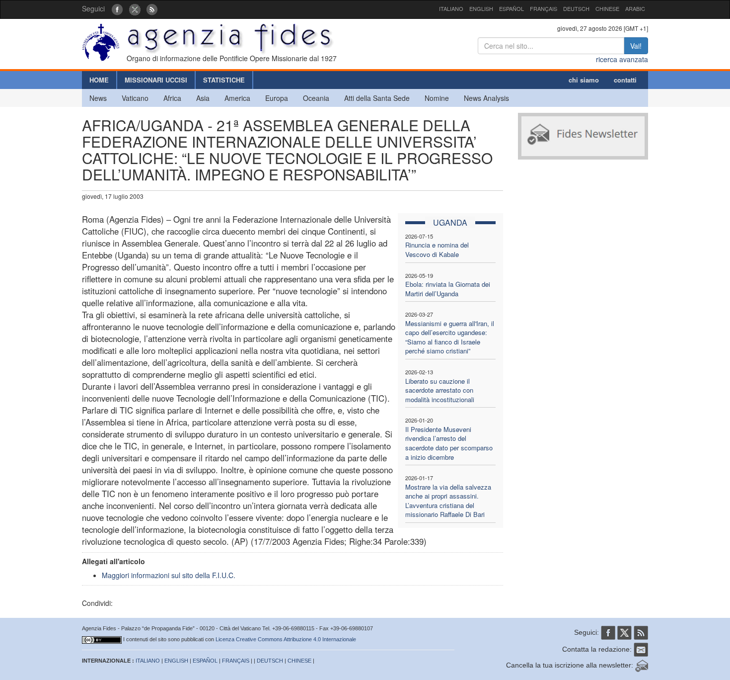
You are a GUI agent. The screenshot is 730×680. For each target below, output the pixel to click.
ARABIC (635, 8)
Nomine (437, 98)
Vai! (636, 46)
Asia (203, 98)
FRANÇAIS (543, 8)
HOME (99, 80)
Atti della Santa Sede (377, 98)
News (98, 98)
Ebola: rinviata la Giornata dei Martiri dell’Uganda (447, 288)
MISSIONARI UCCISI (156, 80)
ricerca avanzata (622, 59)
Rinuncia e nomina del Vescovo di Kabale (437, 249)
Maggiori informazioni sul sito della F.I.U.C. (168, 575)
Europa (276, 98)
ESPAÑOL (511, 8)
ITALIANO (451, 8)
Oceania (316, 98)
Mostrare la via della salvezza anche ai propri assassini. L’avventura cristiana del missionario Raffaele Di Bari (448, 500)
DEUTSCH (576, 8)
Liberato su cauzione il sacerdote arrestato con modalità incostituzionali (439, 390)
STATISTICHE (224, 80)
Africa (172, 98)
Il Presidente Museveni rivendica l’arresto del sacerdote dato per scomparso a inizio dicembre (449, 443)
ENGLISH (481, 8)
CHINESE (607, 8)
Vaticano (135, 98)
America (237, 98)
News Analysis (486, 98)
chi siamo (584, 80)
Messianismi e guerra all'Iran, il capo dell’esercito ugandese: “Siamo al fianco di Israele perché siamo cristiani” (449, 337)
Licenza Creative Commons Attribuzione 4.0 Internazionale (286, 639)
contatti (625, 80)
